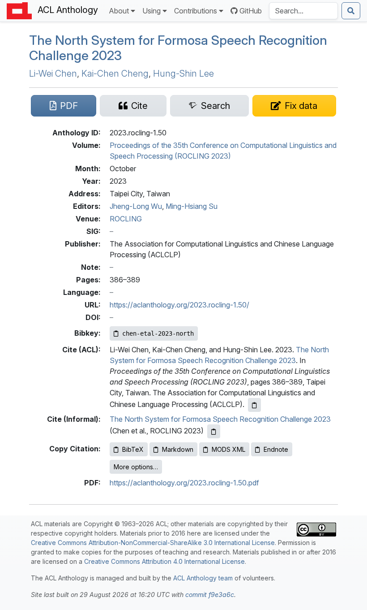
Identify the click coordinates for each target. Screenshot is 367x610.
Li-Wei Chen (53, 73)
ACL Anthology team (203, 578)
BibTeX (133, 449)
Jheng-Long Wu (136, 206)
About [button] (119, 10)
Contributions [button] (195, 10)
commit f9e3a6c (209, 594)
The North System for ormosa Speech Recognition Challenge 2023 (178, 47)
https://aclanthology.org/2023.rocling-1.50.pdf (184, 482)
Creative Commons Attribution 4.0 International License (164, 561)
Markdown (177, 449)
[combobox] (303, 10)
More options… (136, 467)
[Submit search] (350, 10)
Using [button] (151, 10)
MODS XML (228, 449)
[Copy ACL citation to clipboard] (254, 405)
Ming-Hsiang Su (192, 206)
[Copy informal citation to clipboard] (213, 431)
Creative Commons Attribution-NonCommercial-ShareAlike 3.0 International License (153, 542)
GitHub (250, 10)
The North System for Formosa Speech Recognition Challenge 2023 (220, 419)
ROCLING (126, 218)
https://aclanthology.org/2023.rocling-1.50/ (179, 304)
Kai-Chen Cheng (115, 73)
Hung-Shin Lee (183, 73)
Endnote (276, 449)
